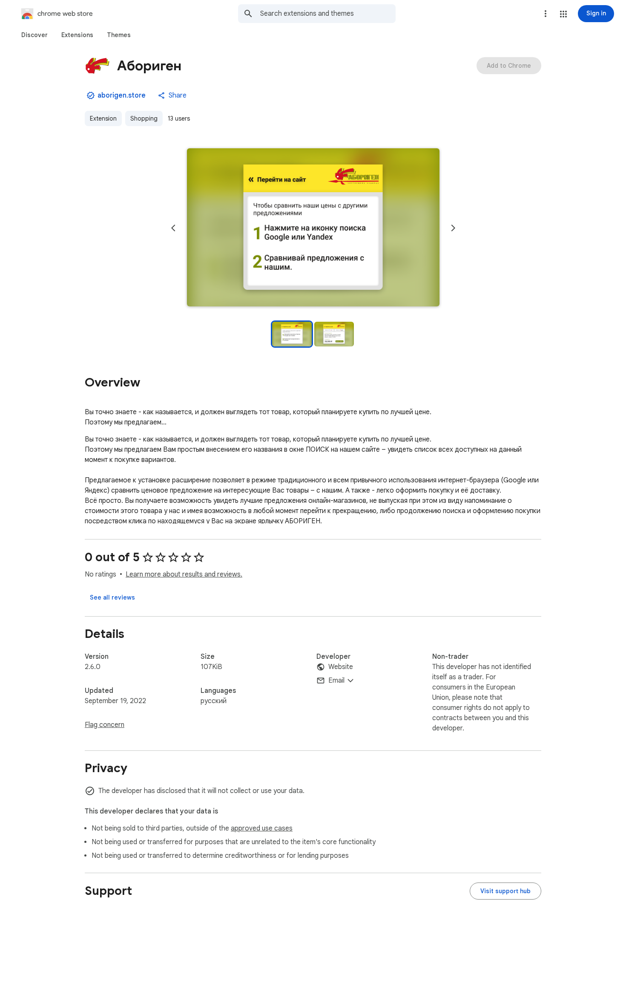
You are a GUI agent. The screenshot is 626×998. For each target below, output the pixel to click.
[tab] (34, 35)
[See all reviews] (112, 597)
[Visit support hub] (505, 891)
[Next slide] (453, 228)
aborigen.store (122, 95)
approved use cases (262, 828)
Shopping (144, 118)
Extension (103, 118)
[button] (563, 14)
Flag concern (104, 725)
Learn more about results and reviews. (184, 574)
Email (336, 680)
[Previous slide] (173, 228)
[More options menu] (545, 13)
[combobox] (328, 14)
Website (340, 667)
